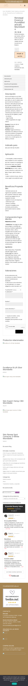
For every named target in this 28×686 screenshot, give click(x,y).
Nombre (7, 301)
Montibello (8, 11)
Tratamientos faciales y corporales (11, 484)
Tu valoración (9, 291)
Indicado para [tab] (8, 78)
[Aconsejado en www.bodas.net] (12, 607)
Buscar (17, 492)
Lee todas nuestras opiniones (14, 572)
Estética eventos (7, 479)
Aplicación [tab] (7, 81)
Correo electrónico (10, 308)
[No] (26, 680)
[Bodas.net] (14, 576)
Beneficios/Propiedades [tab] (10, 84)
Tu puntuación (8, 290)
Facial (13, 11)
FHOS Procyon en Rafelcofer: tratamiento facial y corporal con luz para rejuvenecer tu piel (13, 454)
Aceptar (14, 683)
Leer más (8, 528)
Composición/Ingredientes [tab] (11, 86)
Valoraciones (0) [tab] (8, 89)
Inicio (4, 11)
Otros (4, 481)
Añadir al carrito (20, 55)
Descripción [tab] (7, 76)
